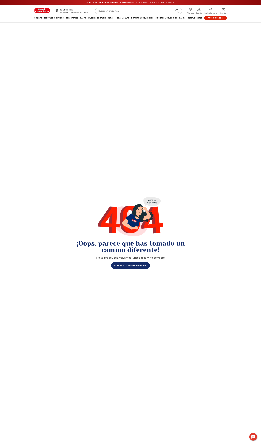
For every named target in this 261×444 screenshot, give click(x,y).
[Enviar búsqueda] (177, 11)
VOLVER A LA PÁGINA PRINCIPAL (130, 265)
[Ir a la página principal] (42, 11)
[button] (253, 437)
